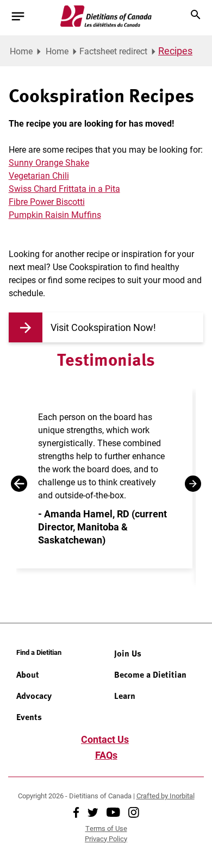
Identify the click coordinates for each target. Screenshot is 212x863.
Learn (124, 695)
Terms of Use (106, 828)
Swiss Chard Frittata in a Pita (64, 188)
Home (21, 51)
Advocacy (34, 695)
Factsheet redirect (113, 51)
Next (193, 484)
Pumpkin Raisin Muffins (55, 214)
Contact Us (105, 739)
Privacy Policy (106, 838)
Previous (19, 484)
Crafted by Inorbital (165, 796)
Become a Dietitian (150, 674)
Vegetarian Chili (39, 175)
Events (29, 716)
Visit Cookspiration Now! (103, 327)
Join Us (127, 653)
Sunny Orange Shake (49, 162)
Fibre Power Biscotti (47, 201)
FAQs (106, 754)
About (27, 674)
